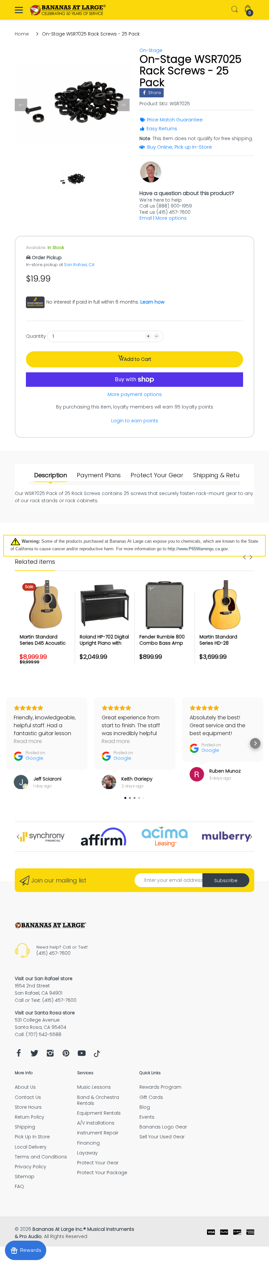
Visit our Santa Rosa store (45, 1012)
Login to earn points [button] (134, 420)
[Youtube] (82, 1055)
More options (171, 218)
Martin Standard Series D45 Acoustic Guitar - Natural (43, 643)
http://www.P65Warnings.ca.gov (198, 548)
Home (22, 34)
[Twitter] (34, 1055)
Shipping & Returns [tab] (220, 475)
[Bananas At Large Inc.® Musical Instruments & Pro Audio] (68, 10)
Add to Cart (137, 359)
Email (145, 218)
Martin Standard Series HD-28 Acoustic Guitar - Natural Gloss (219, 646)
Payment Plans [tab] (99, 475)
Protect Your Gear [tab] (157, 475)
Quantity (36, 336)
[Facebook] (19, 1055)
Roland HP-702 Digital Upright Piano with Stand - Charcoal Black (104, 646)
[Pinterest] (66, 1055)
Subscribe (226, 880)
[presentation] (244, 557)
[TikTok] (96, 1055)
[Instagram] (50, 1055)
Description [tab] (50, 475)
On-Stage (150, 50)
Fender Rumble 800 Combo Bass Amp (162, 640)
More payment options (135, 394)
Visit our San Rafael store (43, 978)
